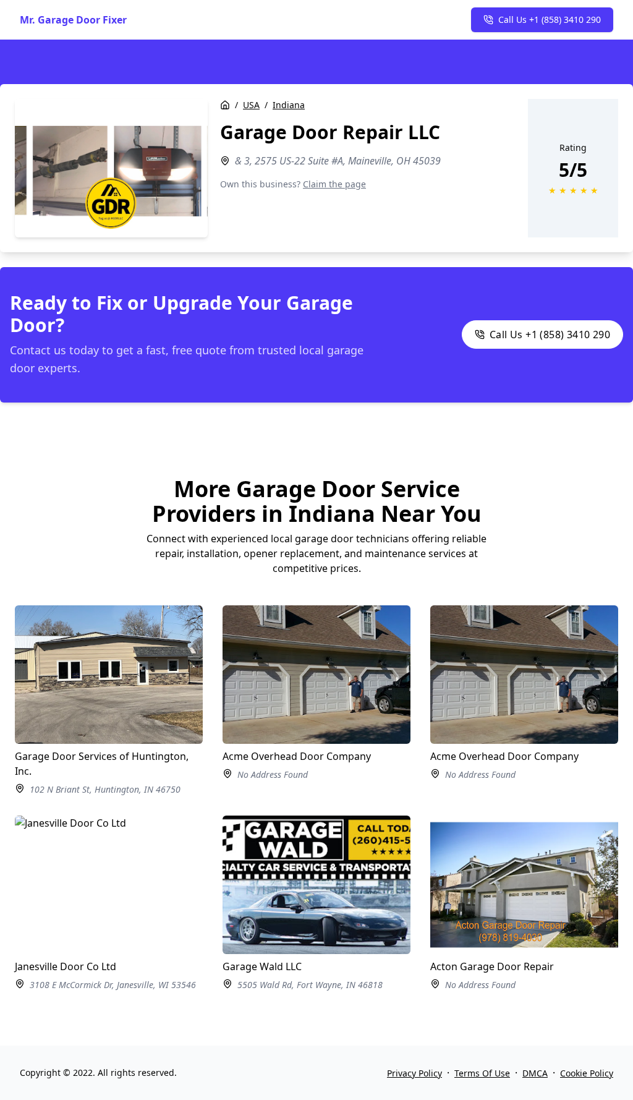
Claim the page (334, 184)
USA (251, 105)
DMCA (535, 1073)
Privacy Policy (414, 1073)
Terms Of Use (482, 1073)
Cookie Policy (586, 1073)
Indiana (289, 105)
